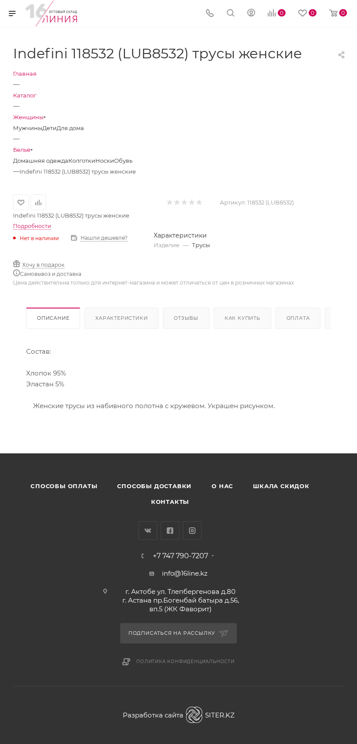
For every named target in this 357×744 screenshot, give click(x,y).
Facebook (170, 530)
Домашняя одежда (40, 160)
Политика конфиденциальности (185, 661)
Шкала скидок (281, 486)
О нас (222, 486)
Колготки (81, 160)
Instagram (192, 530)
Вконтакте (147, 530)
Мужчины (27, 127)
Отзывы (186, 318)
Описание (53, 318)
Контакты (170, 501)
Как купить (242, 318)
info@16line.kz (185, 573)
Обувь (123, 160)
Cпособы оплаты (63, 486)
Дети (49, 127)
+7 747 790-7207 (180, 556)
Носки (104, 160)
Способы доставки (154, 486)
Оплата (298, 318)
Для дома (70, 127)
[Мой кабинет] (251, 14)
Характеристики (121, 318)
